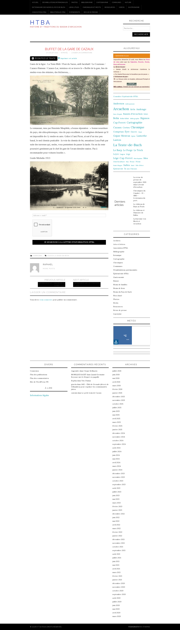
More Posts (49, 268)
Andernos (118, 103)
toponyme (117, 314)
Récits (115, 303)
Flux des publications (38, 374)
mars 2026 (116, 385)
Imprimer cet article (68, 58)
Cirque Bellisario (90, 371)
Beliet (146, 114)
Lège (128, 154)
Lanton (117, 140)
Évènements (74, 12)
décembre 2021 (118, 539)
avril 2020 (116, 613)
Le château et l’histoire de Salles (138, 212)
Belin (116, 118)
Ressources (110, 7)
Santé (132, 165)
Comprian (118, 131)
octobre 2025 (117, 404)
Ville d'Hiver (139, 165)
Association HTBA (39, 12)
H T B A (40, 22)
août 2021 (116, 554)
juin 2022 (116, 517)
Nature (128, 2)
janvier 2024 (117, 470)
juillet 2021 (116, 558)
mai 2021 (115, 565)
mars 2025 (116, 422)
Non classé (117, 295)
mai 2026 (116, 378)
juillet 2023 (116, 492)
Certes (126, 127)
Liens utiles (74, 7)
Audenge (141, 109)
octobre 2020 (117, 591)
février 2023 (117, 506)
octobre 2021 (117, 547)
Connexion (34, 371)
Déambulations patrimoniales (55, 2)
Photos (75, 2)
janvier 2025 (117, 429)
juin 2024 (116, 455)
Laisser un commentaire (81, 53)
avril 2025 (116, 418)
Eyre (127, 131)
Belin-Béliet (124, 118)
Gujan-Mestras (121, 135)
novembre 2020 (118, 587)
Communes (116, 2)
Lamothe (142, 135)
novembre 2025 (118, 400)
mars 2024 (116, 466)
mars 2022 (116, 528)
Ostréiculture (119, 162)
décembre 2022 (118, 514)
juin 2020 (116, 605)
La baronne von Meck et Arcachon (139, 221)
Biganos (144, 118)
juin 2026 (116, 374)
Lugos (122, 154)
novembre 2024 (118, 437)
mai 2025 (116, 415)
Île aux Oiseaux (130, 169)
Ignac (133, 136)
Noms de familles (120, 285)
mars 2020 (116, 616)
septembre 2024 (119, 444)
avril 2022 (116, 525)
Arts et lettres (119, 244)
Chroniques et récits (92, 7)
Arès (132, 109)
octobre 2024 (117, 440)
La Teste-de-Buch (61, 256)
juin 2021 (115, 561)
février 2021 (117, 576)
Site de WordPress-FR (39, 382)
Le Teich (138, 150)
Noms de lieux (119, 288)
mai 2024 (116, 459)
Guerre (134, 132)
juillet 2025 (116, 407)
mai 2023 (115, 499)
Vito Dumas (86, 381)
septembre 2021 (118, 550)
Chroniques (118, 263)
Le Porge (128, 150)
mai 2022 (115, 521)
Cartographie (102, 2)
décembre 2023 (118, 473)
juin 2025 (116, 411)
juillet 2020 (116, 602)
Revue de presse (91, 12)
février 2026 (117, 389)
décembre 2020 (118, 583)
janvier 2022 (117, 536)
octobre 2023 (117, 481)
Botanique (117, 255)
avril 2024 (116, 462)
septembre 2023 (119, 484)
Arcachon (121, 108)
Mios (145, 158)
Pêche (138, 162)
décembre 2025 (118, 396)
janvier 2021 (117, 580)
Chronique (137, 127)
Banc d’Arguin (117, 114)
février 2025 (117, 426)
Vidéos (121, 7)
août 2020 (116, 598)
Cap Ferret (119, 122)
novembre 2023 (118, 477)
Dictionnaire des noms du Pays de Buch (48, 7)
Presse (132, 162)
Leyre (116, 154)
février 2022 (117, 532)
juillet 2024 (116, 451)
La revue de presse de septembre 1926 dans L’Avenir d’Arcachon (139, 182)
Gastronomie (133, 7)
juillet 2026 (116, 371)
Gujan (140, 132)
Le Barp (117, 150)
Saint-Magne (117, 165)
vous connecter (46, 300)
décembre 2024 (118, 433)
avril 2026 (116, 382)
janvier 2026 (117, 393)
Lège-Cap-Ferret (123, 158)
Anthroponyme (130, 104)
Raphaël (64, 53)
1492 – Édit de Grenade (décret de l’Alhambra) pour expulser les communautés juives (90, 386)
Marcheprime (138, 158)
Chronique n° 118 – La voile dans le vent (86, 284)
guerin (74, 384)
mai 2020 (116, 609)
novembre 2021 (118, 543)
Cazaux (50, 256)
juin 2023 (116, 495)
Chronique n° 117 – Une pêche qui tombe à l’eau (51, 284)
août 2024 (116, 448)
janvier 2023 (117, 510)
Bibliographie (87, 2)
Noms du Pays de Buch (122, 292)
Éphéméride (118, 169)
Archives (116, 241)
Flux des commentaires (39, 378)
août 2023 (116, 488)
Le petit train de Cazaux (91, 393)
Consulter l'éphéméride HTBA (125, 96)
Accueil (35, 2)
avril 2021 (116, 569)
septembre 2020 (119, 594)
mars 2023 (116, 503)
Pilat (127, 162)
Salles (126, 165)
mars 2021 (116, 572)
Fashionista (133, 627)
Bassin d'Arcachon (133, 113)
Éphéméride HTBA (121, 274)
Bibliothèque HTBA (58, 12)
